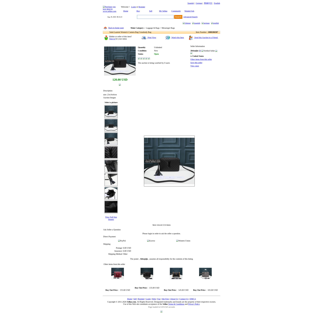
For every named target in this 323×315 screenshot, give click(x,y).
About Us (174, 299)
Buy (138, 11)
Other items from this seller (201, 59)
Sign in (112, 39)
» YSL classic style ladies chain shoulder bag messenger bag (146, 283)
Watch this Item (177, 37)
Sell (150, 11)
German (199, 3)
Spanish (190, 3)
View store (194, 66)
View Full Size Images (111, 218)
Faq (158, 299)
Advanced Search (190, 17)
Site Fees (165, 299)
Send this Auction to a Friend (206, 37)
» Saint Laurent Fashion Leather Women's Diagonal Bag (174, 284)
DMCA (193, 299)
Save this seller (196, 63)
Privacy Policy (194, 304)
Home (125, 11)
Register (142, 7)
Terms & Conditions (176, 304)
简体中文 (208, 3)
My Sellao (163, 11)
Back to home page (116, 28)
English (217, 3)
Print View (151, 37)
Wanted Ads (189, 11)
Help (154, 299)
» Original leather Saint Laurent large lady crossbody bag (116, 284)
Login (133, 7)
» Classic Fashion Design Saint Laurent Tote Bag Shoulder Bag (205, 284)
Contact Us (183, 299)
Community (176, 11)
